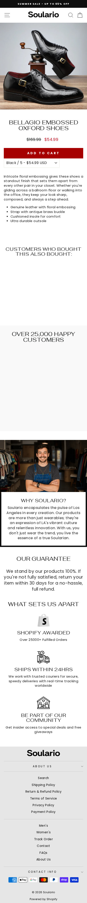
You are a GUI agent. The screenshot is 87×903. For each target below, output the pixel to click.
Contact (43, 846)
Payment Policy (43, 812)
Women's (43, 832)
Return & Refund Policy (43, 792)
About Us (42, 766)
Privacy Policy (43, 805)
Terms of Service (43, 798)
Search (43, 778)
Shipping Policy (43, 785)
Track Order (43, 839)
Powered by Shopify (44, 899)
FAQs (43, 853)
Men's (43, 826)
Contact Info (42, 872)
